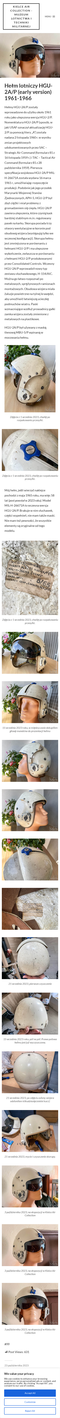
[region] (30, 1393)
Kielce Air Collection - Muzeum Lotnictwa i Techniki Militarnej (21, 16)
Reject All (30, 1410)
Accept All (30, 1393)
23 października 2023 (16, 1365)
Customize (30, 1402)
